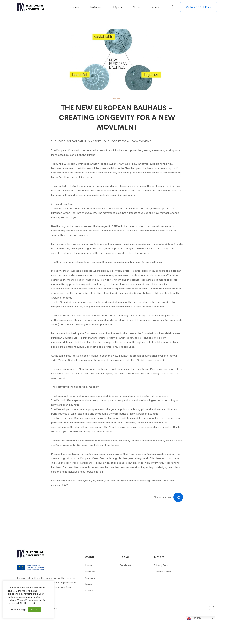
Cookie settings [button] (17, 609)
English (196, 618)
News (117, 98)
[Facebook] (172, 7)
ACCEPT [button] (34, 609)
